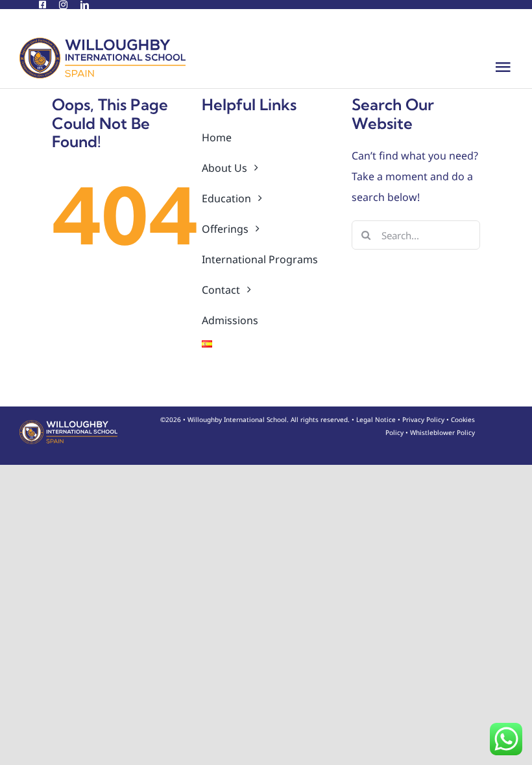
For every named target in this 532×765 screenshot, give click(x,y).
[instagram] (63, 5)
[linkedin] (84, 5)
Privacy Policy (423, 419)
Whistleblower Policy (442, 432)
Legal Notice (376, 419)
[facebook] (42, 5)
